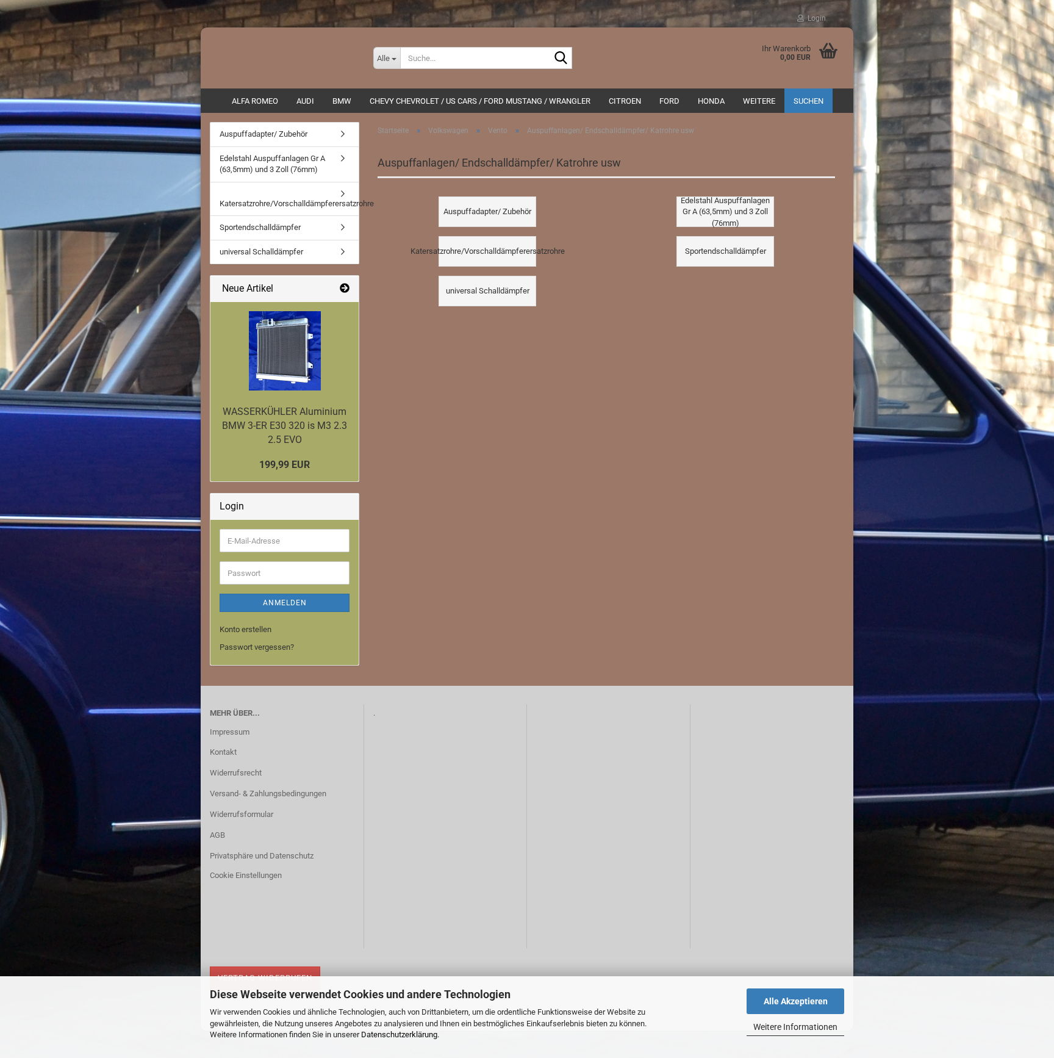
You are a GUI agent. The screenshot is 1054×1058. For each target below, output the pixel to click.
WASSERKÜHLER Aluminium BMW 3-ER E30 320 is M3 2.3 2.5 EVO (284, 425)
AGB (217, 835)
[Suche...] (560, 59)
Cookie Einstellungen (246, 875)
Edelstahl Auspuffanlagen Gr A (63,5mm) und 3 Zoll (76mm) (272, 164)
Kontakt (223, 752)
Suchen (808, 101)
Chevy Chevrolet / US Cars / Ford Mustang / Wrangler (480, 101)
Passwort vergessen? (257, 647)
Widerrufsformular (241, 814)
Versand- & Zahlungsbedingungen (268, 793)
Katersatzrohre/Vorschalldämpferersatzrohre (289, 203)
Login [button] (815, 18)
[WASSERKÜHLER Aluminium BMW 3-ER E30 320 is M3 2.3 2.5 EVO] (285, 350)
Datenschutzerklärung (399, 1034)
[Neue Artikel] (345, 289)
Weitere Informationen (795, 1027)
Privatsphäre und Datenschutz (262, 855)
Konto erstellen (245, 629)
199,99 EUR (284, 464)
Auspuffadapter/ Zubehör (263, 134)
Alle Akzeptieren (796, 1001)
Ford (669, 101)
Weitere (759, 101)
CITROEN (625, 101)
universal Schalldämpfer (261, 251)
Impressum (229, 731)
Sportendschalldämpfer (260, 227)
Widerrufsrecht (236, 772)
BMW (341, 101)
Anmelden (285, 603)
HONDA (711, 101)
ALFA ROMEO (255, 101)
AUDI (305, 101)
